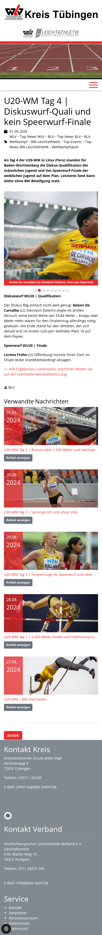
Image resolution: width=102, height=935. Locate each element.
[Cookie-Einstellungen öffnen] (6, 929)
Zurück (13, 735)
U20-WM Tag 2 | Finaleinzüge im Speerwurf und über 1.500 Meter (51, 574)
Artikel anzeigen (18, 457)
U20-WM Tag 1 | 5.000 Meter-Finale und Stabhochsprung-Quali (51, 636)
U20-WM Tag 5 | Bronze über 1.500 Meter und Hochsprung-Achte (51, 449)
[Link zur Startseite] (51, 12)
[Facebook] (8, 816)
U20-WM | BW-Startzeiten (25, 699)
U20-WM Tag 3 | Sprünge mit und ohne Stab (40, 512)
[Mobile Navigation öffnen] (93, 84)
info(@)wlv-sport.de (32, 883)
